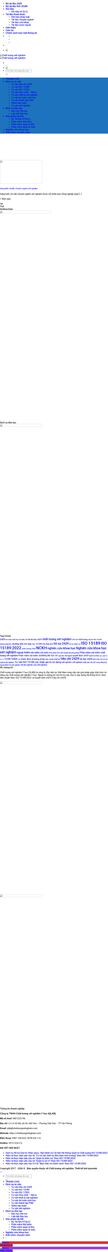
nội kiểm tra (46, 652)
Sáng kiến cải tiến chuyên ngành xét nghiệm (19, 188)
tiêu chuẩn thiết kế (52, 659)
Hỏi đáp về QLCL (19, 11)
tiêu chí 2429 (69, 659)
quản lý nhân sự (95, 656)
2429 (2, 639)
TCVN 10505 (10, 659)
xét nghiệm (67, 662)
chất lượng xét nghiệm (57, 639)
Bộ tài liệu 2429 (14, 3)
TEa (19, 659)
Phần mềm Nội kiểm (21, 121)
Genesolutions (6, 644)
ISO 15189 (90, 643)
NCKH (41, 648)
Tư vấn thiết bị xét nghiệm (24, 95)
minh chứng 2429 (29, 649)
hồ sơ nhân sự (74, 644)
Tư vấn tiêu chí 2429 (21, 84)
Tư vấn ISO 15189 (20, 87)
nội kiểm (35, 652)
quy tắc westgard (65, 656)
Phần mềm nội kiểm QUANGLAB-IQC (36, 655)
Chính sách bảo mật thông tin (21, 33)
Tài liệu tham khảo (15, 14)
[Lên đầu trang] (1, 1171)
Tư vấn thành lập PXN (22, 100)
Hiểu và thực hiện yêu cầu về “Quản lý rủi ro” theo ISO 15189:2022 (39, 1161)
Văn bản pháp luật (20, 17)
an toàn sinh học (12, 639)
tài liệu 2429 (86, 659)
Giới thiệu (11, 27)
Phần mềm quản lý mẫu (23, 127)
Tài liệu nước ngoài (21, 25)
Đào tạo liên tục (19, 111)
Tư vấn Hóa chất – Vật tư (24, 92)
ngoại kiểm (23, 652)
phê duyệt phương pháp (69, 653)
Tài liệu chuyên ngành (22, 19)
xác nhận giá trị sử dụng (48, 662)
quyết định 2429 (81, 655)
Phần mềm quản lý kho (22, 124)
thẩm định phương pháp (33, 659)
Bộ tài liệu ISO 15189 (16, 6)
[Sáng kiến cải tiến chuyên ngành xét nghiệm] (21, 183)
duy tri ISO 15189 (95, 639)
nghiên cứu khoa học (61, 648)
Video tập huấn (19, 103)
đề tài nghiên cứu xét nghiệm (34, 665)
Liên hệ (10, 30)
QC (56, 655)
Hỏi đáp (10, 9)
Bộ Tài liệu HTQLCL (21, 119)
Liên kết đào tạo (19, 113)
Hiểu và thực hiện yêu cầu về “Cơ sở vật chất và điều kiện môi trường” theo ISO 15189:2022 (52, 1155)
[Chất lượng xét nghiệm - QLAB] (12, 56)
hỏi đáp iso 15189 (33, 644)
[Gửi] (7, 74)
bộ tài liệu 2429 (35, 639)
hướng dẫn (17, 644)
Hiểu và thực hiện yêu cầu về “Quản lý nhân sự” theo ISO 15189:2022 (40, 1158)
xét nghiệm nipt (79, 662)
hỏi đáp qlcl (47, 644)
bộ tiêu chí (23, 639)
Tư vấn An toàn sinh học (23, 97)
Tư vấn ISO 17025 (20, 89)
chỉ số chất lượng (80, 639)
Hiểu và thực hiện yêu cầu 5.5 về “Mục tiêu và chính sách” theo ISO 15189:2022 (46, 1163)
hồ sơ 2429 (61, 643)
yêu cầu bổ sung (93, 662)
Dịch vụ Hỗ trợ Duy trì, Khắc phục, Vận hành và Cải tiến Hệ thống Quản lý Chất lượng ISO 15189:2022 (56, 1153)
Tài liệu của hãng (20, 22)
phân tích (56, 653)
